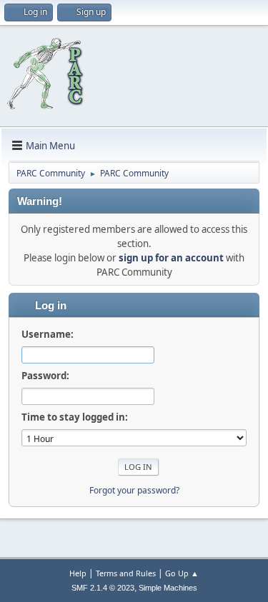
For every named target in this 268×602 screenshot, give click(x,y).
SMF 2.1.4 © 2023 (102, 587)
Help (77, 573)
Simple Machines (168, 587)
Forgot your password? (134, 490)
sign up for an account (171, 257)
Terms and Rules (126, 573)
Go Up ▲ (182, 573)
